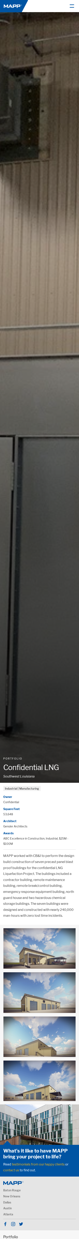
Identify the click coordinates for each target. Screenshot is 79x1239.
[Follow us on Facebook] (5, 1224)
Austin (7, 1208)
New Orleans (11, 1196)
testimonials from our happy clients (38, 1164)
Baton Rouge (12, 1190)
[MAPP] (14, 6)
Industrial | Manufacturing (22, 788)
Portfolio (12, 758)
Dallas (7, 1202)
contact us (11, 1170)
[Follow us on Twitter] (21, 1224)
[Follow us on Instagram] (13, 1224)
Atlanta (8, 1214)
